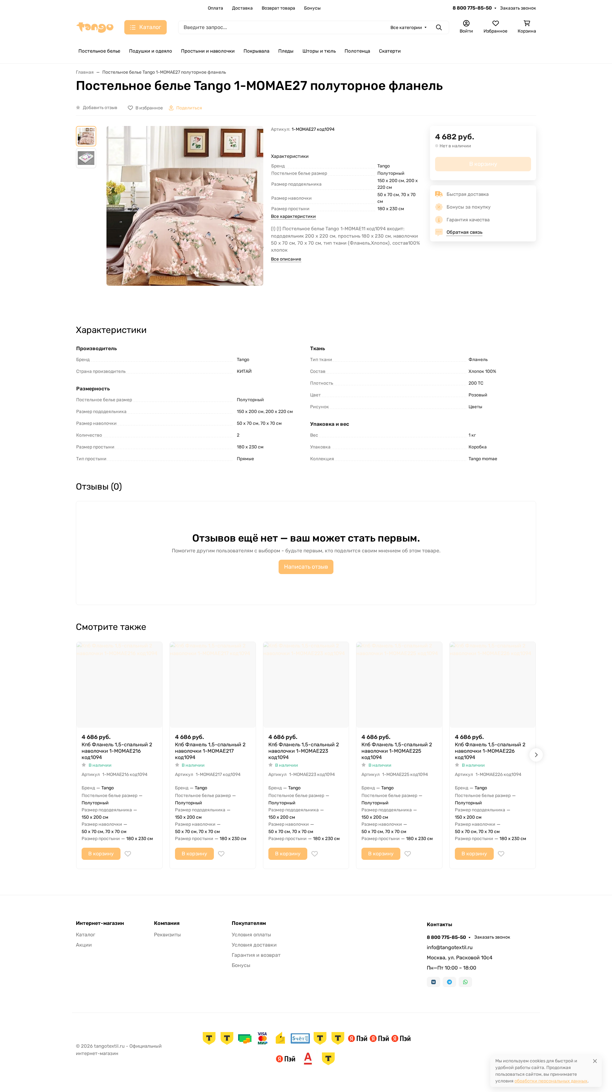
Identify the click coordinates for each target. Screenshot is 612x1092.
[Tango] (95, 27)
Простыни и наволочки (208, 51)
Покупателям (249, 923)
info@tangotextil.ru (450, 947)
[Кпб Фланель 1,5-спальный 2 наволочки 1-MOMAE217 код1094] (213, 685)
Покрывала (256, 51)
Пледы (286, 51)
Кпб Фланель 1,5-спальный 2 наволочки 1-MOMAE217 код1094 (210, 751)
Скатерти (390, 51)
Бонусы (312, 8)
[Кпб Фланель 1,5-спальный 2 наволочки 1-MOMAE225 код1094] (399, 685)
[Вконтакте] (433, 982)
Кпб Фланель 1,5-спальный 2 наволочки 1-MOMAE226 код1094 (490, 751)
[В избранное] (128, 854)
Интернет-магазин (100, 923)
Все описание (286, 259)
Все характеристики (293, 216)
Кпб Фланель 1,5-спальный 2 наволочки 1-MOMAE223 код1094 (303, 751)
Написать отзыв (306, 566)
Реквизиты (167, 935)
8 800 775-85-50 (472, 8)
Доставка (242, 8)
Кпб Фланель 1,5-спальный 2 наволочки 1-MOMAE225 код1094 (396, 751)
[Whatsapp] (465, 982)
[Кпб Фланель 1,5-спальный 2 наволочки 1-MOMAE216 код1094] (119, 685)
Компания (166, 923)
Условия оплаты (251, 935)
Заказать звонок (518, 8)
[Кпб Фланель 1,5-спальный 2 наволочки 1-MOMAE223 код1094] (306, 685)
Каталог (85, 935)
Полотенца (357, 51)
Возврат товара (278, 8)
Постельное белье (99, 51)
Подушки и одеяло (150, 51)
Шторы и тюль (319, 51)
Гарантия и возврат (256, 955)
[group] (184, 220)
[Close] (595, 1061)
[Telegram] (449, 982)
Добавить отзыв (100, 107)
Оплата (215, 8)
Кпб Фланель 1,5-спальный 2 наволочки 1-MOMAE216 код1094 (117, 751)
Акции (84, 945)
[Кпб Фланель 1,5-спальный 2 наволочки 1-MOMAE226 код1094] (493, 685)
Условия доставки (254, 945)
